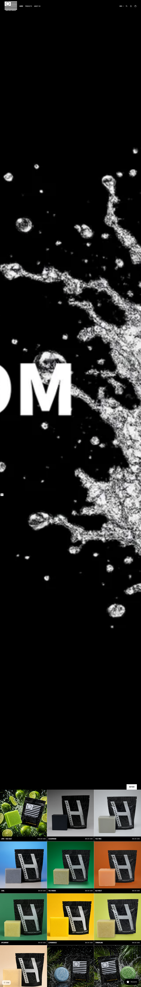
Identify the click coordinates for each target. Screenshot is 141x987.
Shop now (131, 787)
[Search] (126, 6)
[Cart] (135, 6)
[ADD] (44, 833)
